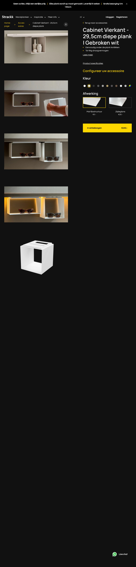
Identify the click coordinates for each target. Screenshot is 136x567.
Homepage (7, 24)
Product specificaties (93, 63)
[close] (127, 4)
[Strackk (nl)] (7, 17)
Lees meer (88, 55)
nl (81, 17)
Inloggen (110, 17)
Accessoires (21, 24)
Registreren (122, 17)
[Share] (66, 24)
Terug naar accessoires (96, 23)
